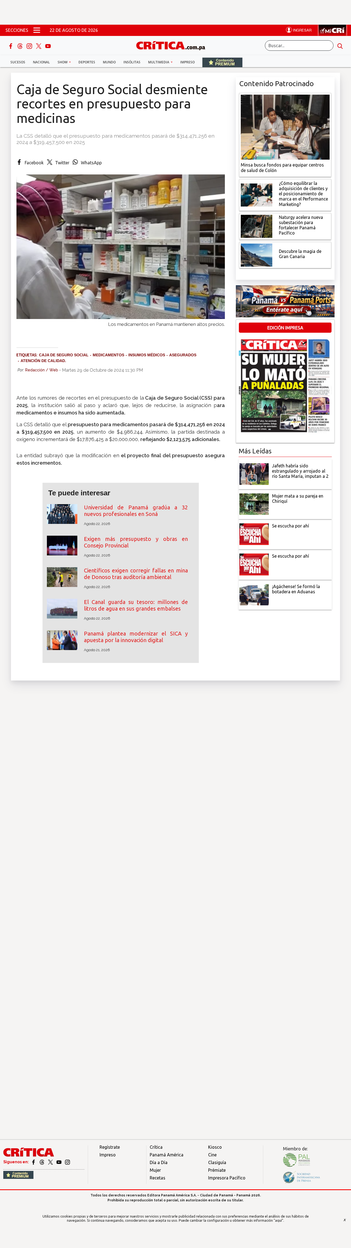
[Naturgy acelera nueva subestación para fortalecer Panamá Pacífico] (256, 225)
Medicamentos (108, 355)
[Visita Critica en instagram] (67, 1162)
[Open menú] (36, 30)
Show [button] (63, 62)
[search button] (340, 45)
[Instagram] (30, 45)
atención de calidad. (43, 360)
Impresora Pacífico (226, 1177)
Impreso (187, 62)
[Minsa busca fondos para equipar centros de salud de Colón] (285, 126)
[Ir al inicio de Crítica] (173, 44)
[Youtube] (48, 45)
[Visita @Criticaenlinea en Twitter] (42, 1162)
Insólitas (131, 62)
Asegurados (182, 355)
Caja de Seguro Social (64, 355)
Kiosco (215, 1147)
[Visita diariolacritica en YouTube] (59, 1162)
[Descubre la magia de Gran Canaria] (256, 254)
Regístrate (110, 1147)
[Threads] (20, 45)
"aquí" (278, 1220)
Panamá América (166, 1154)
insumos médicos (146, 355)
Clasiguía (217, 1162)
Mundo (109, 62)
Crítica (156, 1147)
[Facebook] (11, 45)
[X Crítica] (39, 45)
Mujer (155, 1170)
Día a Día (159, 1162)
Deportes (86, 62)
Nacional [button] (41, 62)
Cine (212, 1154)
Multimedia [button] (159, 62)
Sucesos (17, 62)
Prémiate (217, 1170)
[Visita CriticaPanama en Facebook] (34, 1162)
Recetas (157, 1177)
